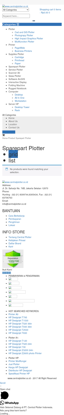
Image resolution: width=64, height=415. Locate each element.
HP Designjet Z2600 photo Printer (25, 353)
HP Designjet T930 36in (20, 326)
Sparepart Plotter (17, 66)
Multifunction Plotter (24, 41)
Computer (13, 91)
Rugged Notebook (17, 88)
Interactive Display (18, 82)
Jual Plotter (14, 364)
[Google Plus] (8, 272)
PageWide (20, 47)
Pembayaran (15, 218)
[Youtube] (10, 272)
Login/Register (16, 1)
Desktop (19, 94)
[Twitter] (5, 272)
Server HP (14, 104)
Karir (11, 246)
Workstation (20, 100)
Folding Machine (17, 85)
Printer (12, 44)
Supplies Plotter (16, 54)
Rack (17, 110)
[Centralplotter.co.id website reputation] (12, 251)
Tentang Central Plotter (20, 237)
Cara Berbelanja (17, 215)
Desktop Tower (22, 107)
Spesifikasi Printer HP (19, 373)
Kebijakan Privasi (17, 240)
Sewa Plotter (15, 75)
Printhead (19, 60)
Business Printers (23, 50)
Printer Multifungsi (17, 361)
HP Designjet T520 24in (20, 343)
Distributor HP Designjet (20, 370)
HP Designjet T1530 (18, 320)
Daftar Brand (15, 243)
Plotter (12, 29)
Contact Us (14, 127)
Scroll (2, 382)
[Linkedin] (6, 272)
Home (11, 118)
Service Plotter (16, 69)
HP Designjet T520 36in (20, 323)
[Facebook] (3, 272)
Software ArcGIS (17, 79)
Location (13, 124)
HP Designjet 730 (17, 347)
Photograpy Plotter (24, 35)
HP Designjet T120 (18, 340)
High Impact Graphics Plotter (29, 38)
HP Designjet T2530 (18, 329)
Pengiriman (14, 221)
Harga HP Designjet (18, 367)
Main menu (7, 132)
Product (11, 138)
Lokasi (12, 225)
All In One (19, 97)
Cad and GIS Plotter (24, 32)
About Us (13, 121)
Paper (18, 63)
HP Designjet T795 (18, 317)
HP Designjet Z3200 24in (21, 350)
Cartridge (19, 57)
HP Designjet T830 (18, 332)
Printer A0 (13, 314)
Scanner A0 (14, 72)
